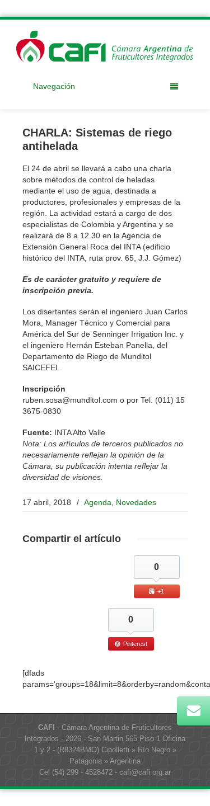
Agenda (97, 502)
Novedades (136, 502)
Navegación (54, 86)
